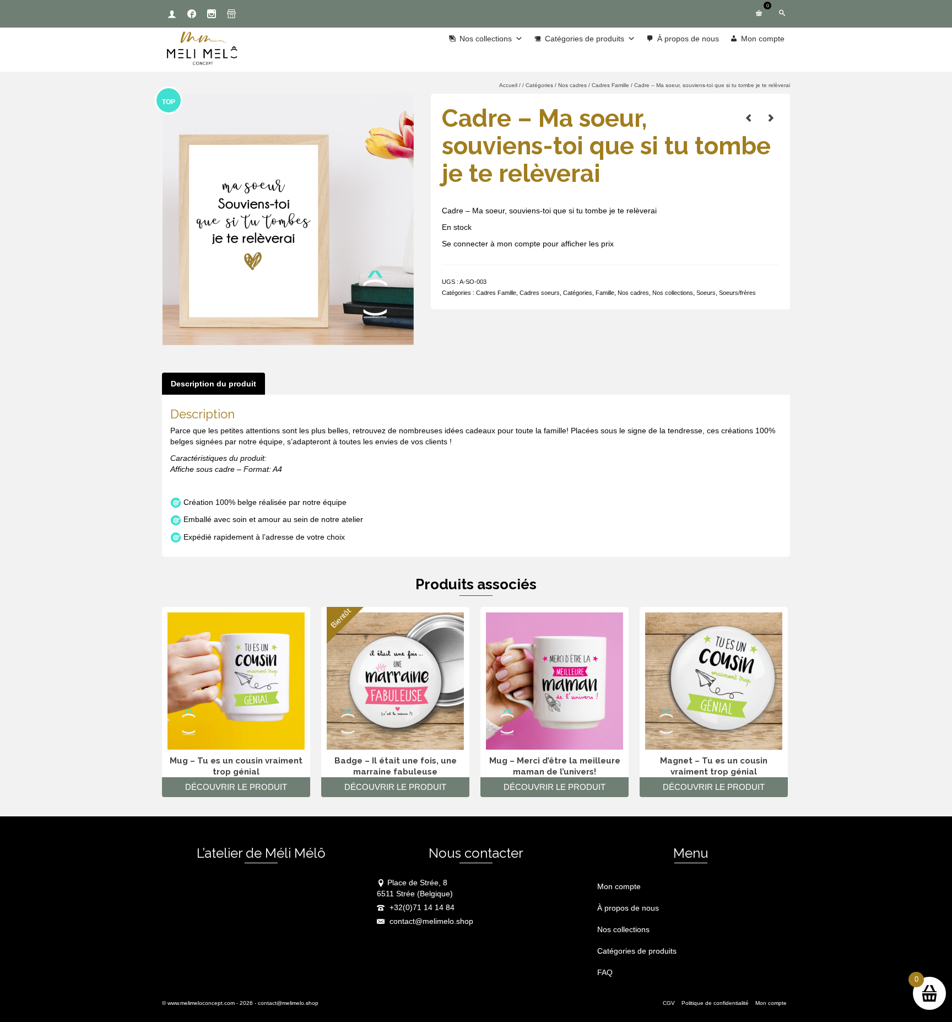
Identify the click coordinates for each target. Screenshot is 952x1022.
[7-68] (288, 218)
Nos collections (672, 292)
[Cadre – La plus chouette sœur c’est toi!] (748, 118)
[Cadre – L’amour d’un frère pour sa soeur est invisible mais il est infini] (770, 118)
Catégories (577, 292)
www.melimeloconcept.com (201, 1003)
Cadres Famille (496, 292)
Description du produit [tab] (213, 383)
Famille (605, 292)
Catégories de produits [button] (584, 38)
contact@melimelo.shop (430, 921)
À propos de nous (688, 38)
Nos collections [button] (485, 38)
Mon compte (763, 38)
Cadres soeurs (540, 292)
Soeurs (706, 292)
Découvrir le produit (236, 787)
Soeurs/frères (737, 292)
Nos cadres (633, 292)
